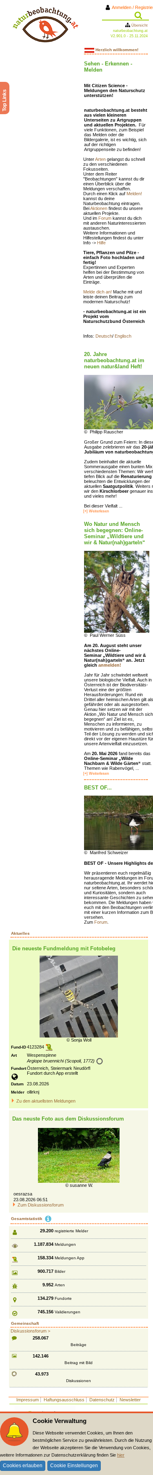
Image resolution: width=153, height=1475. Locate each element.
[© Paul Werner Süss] (116, 591)
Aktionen (99, 208)
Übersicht (139, 25)
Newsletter (130, 1399)
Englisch (123, 336)
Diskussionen (78, 1380)
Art (14, 1055)
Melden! (134, 193)
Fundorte (63, 1298)
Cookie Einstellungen (74, 1465)
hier (120, 1454)
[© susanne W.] (79, 1154)
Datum (17, 1084)
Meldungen (65, 1244)
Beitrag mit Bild (78, 1362)
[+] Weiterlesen (96, 511)
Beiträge (78, 1344)
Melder (17, 1092)
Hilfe (101, 242)
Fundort (18, 1068)
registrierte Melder (71, 1231)
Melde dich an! (98, 291)
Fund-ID (18, 1047)
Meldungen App (69, 1258)
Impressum (27, 1399)
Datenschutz (102, 1399)
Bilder (60, 1271)
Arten (101, 159)
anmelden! (109, 665)
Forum (105, 218)
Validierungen (67, 1312)
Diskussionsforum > (30, 1330)
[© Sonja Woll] (79, 996)
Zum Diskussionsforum (41, 1204)
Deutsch (103, 336)
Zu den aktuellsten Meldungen (45, 1100)
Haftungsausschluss (64, 1399)
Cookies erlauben (22, 1465)
